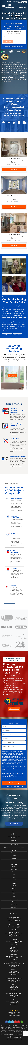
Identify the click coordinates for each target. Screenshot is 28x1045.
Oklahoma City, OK (14, 932)
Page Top (19, 1037)
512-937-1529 (14, 944)
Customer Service (14, 899)
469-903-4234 (14, 966)
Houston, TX (14, 962)
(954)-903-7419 (14, 1004)
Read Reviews (17, 334)
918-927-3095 (14, 929)
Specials (14, 893)
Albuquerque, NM (14, 917)
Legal (14, 999)
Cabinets (14, 855)
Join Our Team (14, 823)
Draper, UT (14, 992)
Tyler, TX (14, 984)
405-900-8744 (14, 936)
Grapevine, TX (14, 954)
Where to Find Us (14, 709)
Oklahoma (14, 872)
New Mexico (14, 869)
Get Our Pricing (14, 783)
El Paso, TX (14, 947)
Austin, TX (14, 939)
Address (21, 7)
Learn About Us (7, 334)
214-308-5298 (14, 951)
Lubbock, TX (14, 969)
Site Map (15, 1037)
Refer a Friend (14, 907)
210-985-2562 (14, 981)
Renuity (7, 847)
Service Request (14, 844)
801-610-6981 (14, 996)
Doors (14, 861)
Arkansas (14, 866)
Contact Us (16, 1)
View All (14, 880)
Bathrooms (14, 852)
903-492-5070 (14, 989)
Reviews (14, 901)
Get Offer (14, 169)
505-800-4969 (14, 922)
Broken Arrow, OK (14, 924)
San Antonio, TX (14, 977)
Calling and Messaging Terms (13, 764)
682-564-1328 (14, 837)
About (14, 885)
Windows (14, 858)
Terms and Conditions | (11, 46)
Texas (14, 874)
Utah (14, 877)
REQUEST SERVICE (22, 2)
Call (25, 7)
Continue (8, 41)
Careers (9, 1)
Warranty (24, 1)
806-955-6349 (14, 974)
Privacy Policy (20, 46)
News (14, 896)
